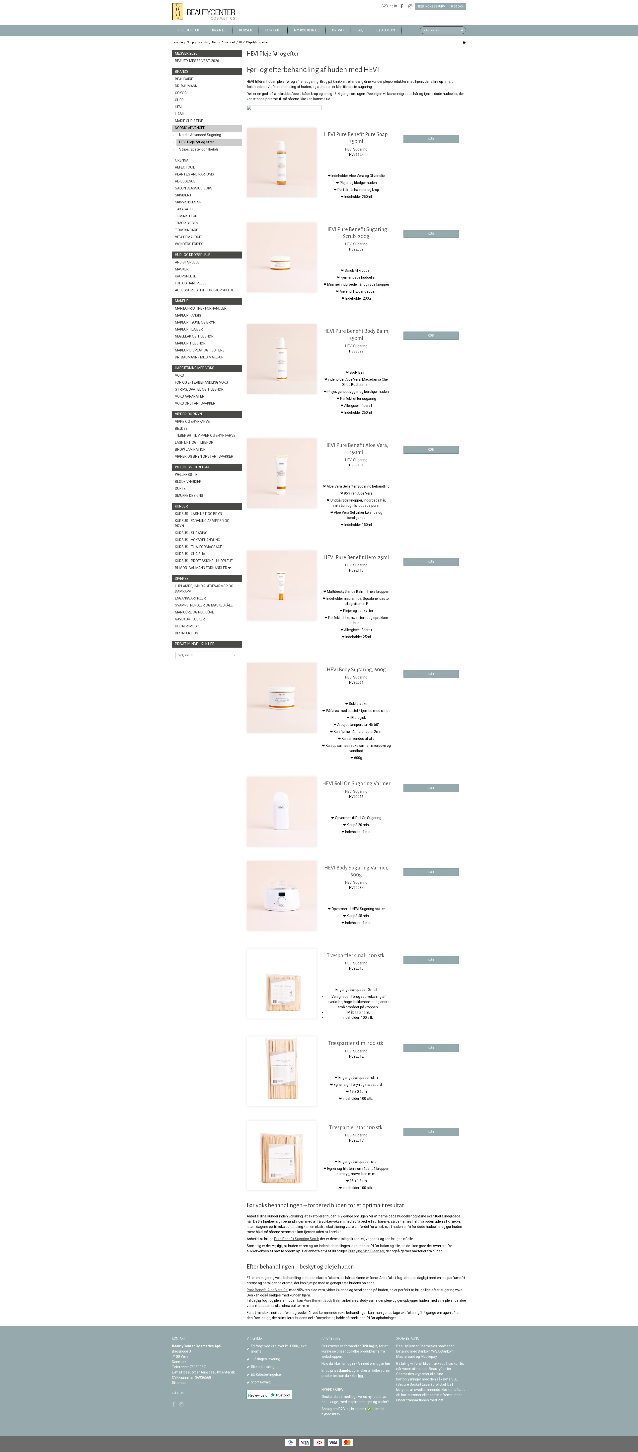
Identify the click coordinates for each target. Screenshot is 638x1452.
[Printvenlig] (464, 42)
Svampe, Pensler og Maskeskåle (204, 605)
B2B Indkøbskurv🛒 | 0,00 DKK (440, 6)
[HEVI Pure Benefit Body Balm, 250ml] (282, 359)
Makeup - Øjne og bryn (195, 322)
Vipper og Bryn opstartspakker (204, 456)
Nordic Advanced (190, 128)
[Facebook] (401, 6)
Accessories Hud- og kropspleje (204, 290)
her (387, 1364)
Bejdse (181, 428)
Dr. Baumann (186, 86)
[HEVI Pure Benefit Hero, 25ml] (282, 585)
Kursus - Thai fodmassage (198, 547)
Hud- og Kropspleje (192, 255)
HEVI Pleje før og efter (196, 142)
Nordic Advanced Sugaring (200, 135)
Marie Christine (189, 121)
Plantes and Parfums (194, 174)
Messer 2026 (186, 53)
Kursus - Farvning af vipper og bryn (202, 523)
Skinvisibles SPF (189, 202)
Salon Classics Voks (193, 188)
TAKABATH (184, 209)
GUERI (179, 100)
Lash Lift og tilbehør (194, 442)
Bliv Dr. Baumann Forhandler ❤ (203, 568)
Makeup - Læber (189, 329)
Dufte (180, 489)
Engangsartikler (190, 598)
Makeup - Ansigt (189, 315)
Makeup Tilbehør (190, 343)
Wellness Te (186, 475)
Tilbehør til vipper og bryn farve (205, 435)
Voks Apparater (189, 396)
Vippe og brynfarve (192, 422)
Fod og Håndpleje (191, 283)
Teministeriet (187, 216)
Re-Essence (185, 181)
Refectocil (185, 167)
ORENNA (181, 160)
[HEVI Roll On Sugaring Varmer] (282, 811)
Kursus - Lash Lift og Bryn (198, 514)
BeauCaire (184, 79)
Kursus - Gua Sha (190, 554)
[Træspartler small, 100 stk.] (282, 983)
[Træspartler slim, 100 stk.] (282, 1071)
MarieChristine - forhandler (201, 308)
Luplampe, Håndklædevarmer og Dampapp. (204, 588)
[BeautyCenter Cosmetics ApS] (204, 12)
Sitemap (179, 1383)
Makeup (182, 301)
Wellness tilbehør (192, 467)
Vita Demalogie (188, 237)
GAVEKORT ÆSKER (190, 619)
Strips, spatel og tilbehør (198, 149)
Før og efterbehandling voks (201, 382)
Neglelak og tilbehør (194, 336)
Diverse (182, 579)
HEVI (178, 107)
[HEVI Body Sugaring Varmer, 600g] (282, 896)
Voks (179, 375)
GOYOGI (181, 93)
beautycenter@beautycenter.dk (209, 1372)
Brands (181, 72)
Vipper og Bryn (188, 414)
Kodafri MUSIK (187, 626)
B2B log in (389, 6)
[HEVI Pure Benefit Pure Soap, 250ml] (282, 162)
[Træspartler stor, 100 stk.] (282, 1155)
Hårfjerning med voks (194, 368)
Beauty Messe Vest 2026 (197, 61)
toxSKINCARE (186, 230)
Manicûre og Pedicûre (194, 612)
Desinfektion (186, 633)
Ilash (179, 114)
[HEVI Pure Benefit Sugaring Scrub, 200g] (282, 257)
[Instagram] (410, 6)
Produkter (188, 30)
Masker (182, 269)
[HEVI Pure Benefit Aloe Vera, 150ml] (282, 473)
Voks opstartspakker (195, 403)
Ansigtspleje (187, 262)
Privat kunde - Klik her (195, 644)
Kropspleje (185, 276)
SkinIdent (183, 195)
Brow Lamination (190, 449)
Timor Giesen (186, 223)
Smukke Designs (189, 496)
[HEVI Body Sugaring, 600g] (282, 697)
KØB (431, 139)
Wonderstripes (189, 244)
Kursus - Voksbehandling (197, 540)
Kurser (181, 506)
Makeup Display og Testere (200, 350)
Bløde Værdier (188, 482)
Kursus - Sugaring (191, 533)
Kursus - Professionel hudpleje (204, 561)
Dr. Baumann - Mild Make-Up (199, 357)
